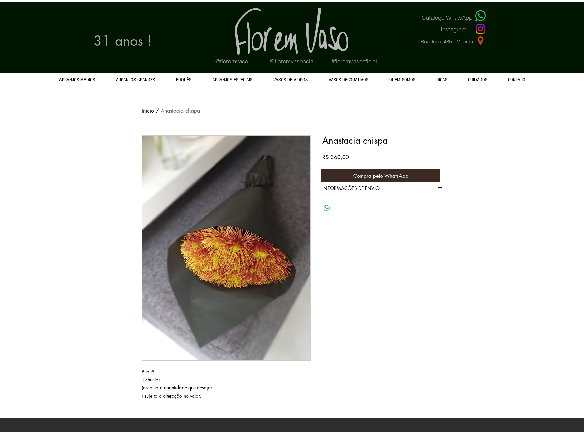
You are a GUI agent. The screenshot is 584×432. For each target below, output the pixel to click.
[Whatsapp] (480, 15)
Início (148, 111)
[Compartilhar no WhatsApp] (327, 208)
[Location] (480, 40)
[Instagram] (480, 28)
